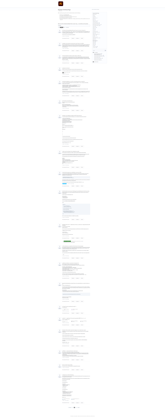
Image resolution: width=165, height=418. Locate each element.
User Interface (94, 47)
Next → (79, 407)
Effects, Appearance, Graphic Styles (96, 24)
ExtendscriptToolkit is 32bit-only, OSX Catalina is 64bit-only (71, 55)
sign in (98, 9)
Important (77, 38)
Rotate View (94, 39)
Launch (93, 29)
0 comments (63, 60)
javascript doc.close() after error (67, 100)
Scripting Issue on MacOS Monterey (68, 374)
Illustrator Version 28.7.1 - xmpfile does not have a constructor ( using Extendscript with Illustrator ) (76, 225)
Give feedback (96, 52)
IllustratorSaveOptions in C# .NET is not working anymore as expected (73, 81)
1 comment (63, 48)
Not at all (73, 38)
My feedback (67, 27)
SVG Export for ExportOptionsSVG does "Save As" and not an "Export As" (74, 30)
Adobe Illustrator (96, 61)
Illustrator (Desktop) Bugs (97, 54)
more (70, 142)
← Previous (69, 407)
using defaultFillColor (85, 287)
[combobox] (99, 50)
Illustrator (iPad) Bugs (96, 57)
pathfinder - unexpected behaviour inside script (69, 350)
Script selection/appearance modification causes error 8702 (71, 172)
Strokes (93, 43)
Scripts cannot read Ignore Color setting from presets (70, 151)
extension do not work (66, 68)
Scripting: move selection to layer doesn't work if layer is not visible (73, 43)
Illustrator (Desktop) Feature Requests (98, 55)
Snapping (94, 42)
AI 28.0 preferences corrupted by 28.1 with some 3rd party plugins (72, 246)
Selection (94, 41)
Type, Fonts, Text (94, 46)
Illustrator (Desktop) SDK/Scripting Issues (98, 56)
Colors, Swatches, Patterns (95, 22)
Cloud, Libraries (94, 21)
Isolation (94, 28)
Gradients (94, 26)
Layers (93, 30)
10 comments (68, 183)
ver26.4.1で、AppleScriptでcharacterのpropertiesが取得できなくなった (74, 318)
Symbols (94, 44)
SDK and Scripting (66, 48)
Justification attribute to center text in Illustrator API (70, 263)
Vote (59, 32)
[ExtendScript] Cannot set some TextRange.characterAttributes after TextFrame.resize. (75, 191)
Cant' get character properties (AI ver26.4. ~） (69, 306)
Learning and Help (95, 31)
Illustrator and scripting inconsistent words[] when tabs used (72, 115)
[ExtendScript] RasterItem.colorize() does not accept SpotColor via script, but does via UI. (76, 284)
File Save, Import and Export (96, 25)
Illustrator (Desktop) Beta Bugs (97, 53)
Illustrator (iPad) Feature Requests (98, 58)
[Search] (105, 50)
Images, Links (94, 27)
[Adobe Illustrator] (61, 4)
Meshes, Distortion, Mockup (96, 32)
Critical (82, 38)
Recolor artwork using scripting (67, 364)
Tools (93, 45)
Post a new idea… (95, 14)
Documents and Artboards (95, 23)
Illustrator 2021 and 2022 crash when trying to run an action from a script (74, 330)
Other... (93, 33)
